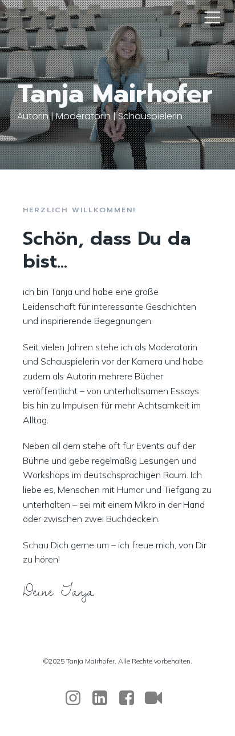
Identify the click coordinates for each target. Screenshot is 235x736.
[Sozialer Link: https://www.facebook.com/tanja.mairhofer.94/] (131, 698)
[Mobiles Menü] (212, 17)
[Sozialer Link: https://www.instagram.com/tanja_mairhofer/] (77, 698)
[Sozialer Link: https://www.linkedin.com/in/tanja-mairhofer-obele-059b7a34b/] (104, 698)
